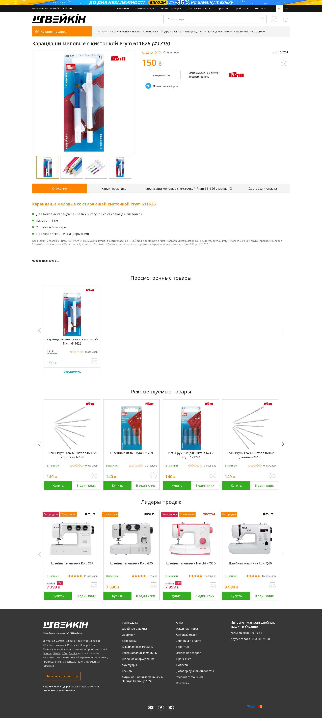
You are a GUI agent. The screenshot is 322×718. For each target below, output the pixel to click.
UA (286, 8)
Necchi (56, 653)
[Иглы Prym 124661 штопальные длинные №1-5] (250, 449)
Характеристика (114, 188)
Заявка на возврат (188, 653)
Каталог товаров (53, 32)
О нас (179, 622)
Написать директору (62, 676)
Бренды (127, 671)
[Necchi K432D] (191, 559)
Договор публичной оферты (195, 671)
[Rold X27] (72, 559)
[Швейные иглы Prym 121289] (131, 449)
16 (269, 576)
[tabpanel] (83, 102)
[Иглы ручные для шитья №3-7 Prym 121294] (191, 449)
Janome (47, 653)
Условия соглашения (189, 677)
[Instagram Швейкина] (171, 707)
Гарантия (222, 8)
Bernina (73, 653)
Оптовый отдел (145, 8)
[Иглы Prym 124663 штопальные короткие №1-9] (72, 449)
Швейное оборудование (138, 659)
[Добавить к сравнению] (94, 361)
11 (91, 576)
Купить (58, 485)
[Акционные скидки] (161, 2)
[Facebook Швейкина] (161, 707)
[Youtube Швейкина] (151, 707)
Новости (182, 665)
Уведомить (161, 75)
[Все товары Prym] (118, 62)
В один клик (86, 485)
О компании (122, 8)
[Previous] (41, 444)
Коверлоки (86, 645)
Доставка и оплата (198, 8)
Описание (59, 188)
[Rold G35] (131, 559)
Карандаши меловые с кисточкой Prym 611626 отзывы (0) (188, 188)
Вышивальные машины (57, 649)
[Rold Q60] (250, 559)
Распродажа (130, 622)
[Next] (284, 444)
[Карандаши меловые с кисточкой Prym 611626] (72, 335)
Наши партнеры (171, 8)
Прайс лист (241, 8)
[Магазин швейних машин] (59, 22)
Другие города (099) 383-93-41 (250, 639)
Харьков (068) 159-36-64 (246, 633)
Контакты (260, 8)
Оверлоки (73, 645)
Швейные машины (54, 645)
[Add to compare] (284, 63)
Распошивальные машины (139, 653)
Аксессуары (129, 665)
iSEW (64, 653)
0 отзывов (171, 52)
